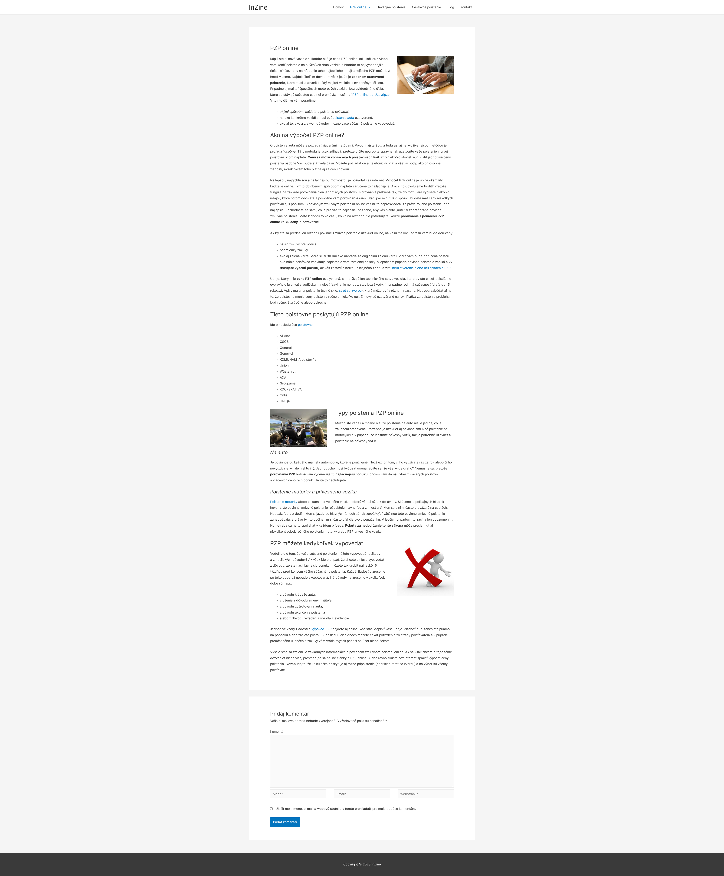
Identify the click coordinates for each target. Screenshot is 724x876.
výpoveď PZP (321, 629)
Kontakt (466, 7)
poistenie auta (343, 118)
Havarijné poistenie (391, 7)
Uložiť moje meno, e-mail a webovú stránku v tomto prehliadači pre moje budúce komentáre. (345, 809)
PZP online (358, 7)
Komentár (277, 731)
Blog (450, 7)
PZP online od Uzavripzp (371, 95)
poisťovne (305, 325)
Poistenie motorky (283, 502)
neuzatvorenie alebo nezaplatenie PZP (421, 268)
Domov (338, 7)
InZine (258, 7)
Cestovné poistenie (426, 7)
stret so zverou (350, 290)
